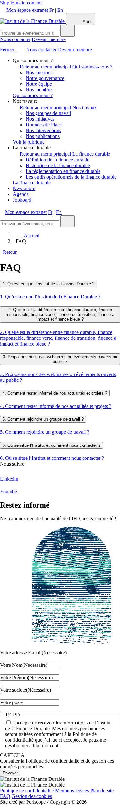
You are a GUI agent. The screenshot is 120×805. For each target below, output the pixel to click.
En (60, 10)
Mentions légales (72, 790)
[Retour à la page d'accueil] (33, 21)
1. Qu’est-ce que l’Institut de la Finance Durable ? (48, 283)
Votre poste (11, 702)
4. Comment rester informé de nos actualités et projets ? (55, 393)
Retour (10, 252)
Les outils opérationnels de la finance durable (71, 177)
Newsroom (24, 188)
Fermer (8, 49)
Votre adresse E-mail (33, 652)
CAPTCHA (12, 755)
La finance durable (91, 154)
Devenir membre (49, 39)
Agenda (21, 194)
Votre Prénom (26, 677)
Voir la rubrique (28, 142)
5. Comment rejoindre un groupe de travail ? (43, 419)
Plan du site (102, 790)
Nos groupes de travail (48, 113)
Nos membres (39, 89)
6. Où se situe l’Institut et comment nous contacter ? (51, 445)
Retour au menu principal (45, 66)
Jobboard (22, 200)
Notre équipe (39, 84)
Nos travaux (84, 107)
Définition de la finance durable (57, 159)
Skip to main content (21, 2)
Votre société (25, 690)
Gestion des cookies (32, 796)
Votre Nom (23, 665)
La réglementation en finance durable (63, 171)
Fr (51, 10)
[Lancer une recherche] (67, 31)
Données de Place (44, 124)
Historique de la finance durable (58, 165)
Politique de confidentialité (27, 790)
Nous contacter (15, 39)
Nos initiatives (40, 119)
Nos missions (39, 72)
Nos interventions (43, 130)
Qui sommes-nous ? (92, 66)
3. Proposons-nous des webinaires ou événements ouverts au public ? (60, 359)
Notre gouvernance (45, 78)
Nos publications (43, 136)
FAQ (5, 796)
